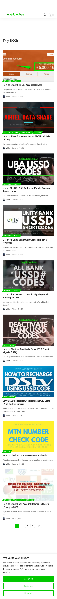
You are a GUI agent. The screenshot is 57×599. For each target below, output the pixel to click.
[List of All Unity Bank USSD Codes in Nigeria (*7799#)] (28, 220)
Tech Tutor (26, 132)
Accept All (28, 579)
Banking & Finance (11, 81)
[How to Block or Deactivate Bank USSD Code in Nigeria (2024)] (28, 330)
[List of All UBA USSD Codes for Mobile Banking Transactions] (28, 169)
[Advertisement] (28, 26)
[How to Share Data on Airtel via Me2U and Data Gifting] (28, 117)
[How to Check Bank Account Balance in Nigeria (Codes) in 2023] (28, 485)
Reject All (29, 593)
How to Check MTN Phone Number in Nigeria (25, 455)
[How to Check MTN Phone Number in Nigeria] (28, 436)
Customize (28, 586)
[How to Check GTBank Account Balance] (28, 66)
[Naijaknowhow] (15, 15)
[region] (28, 576)
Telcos (38, 132)
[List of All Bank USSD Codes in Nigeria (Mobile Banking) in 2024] (28, 275)
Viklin (8, 96)
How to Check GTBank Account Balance (22, 84)
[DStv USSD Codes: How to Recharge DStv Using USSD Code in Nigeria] (28, 381)
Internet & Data (11, 132)
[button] (5, 15)
